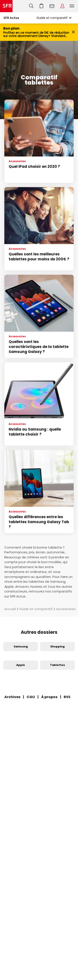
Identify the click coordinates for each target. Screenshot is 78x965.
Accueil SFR (6, 6)
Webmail (52, 6)
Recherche (31, 6)
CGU (31, 696)
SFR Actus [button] (11, 18)
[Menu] (73, 6)
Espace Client (62, 6)
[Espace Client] (62, 6)
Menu (71, 6)
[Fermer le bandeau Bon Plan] (73, 32)
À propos (49, 696)
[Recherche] (31, 6)
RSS (67, 696)
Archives (12, 696)
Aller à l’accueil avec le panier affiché (41, 6)
